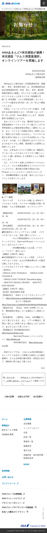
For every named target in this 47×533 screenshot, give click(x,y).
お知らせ (17, 9)
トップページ (7, 9)
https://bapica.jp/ (13, 339)
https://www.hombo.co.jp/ (12, 333)
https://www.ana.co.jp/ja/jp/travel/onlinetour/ (24, 298)
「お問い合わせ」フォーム (16, 381)
